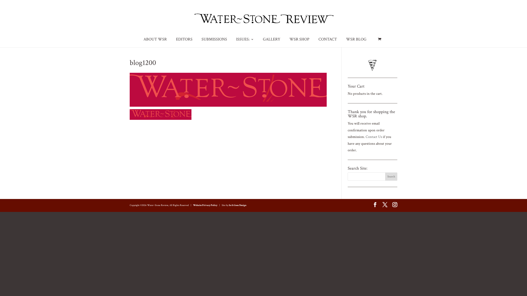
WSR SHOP (299, 40)
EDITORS (184, 40)
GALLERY (271, 40)
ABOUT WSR (155, 40)
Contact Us (374, 136)
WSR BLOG (356, 40)
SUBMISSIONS (214, 40)
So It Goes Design (237, 205)
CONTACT (327, 40)
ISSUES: (243, 40)
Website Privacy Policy (205, 205)
